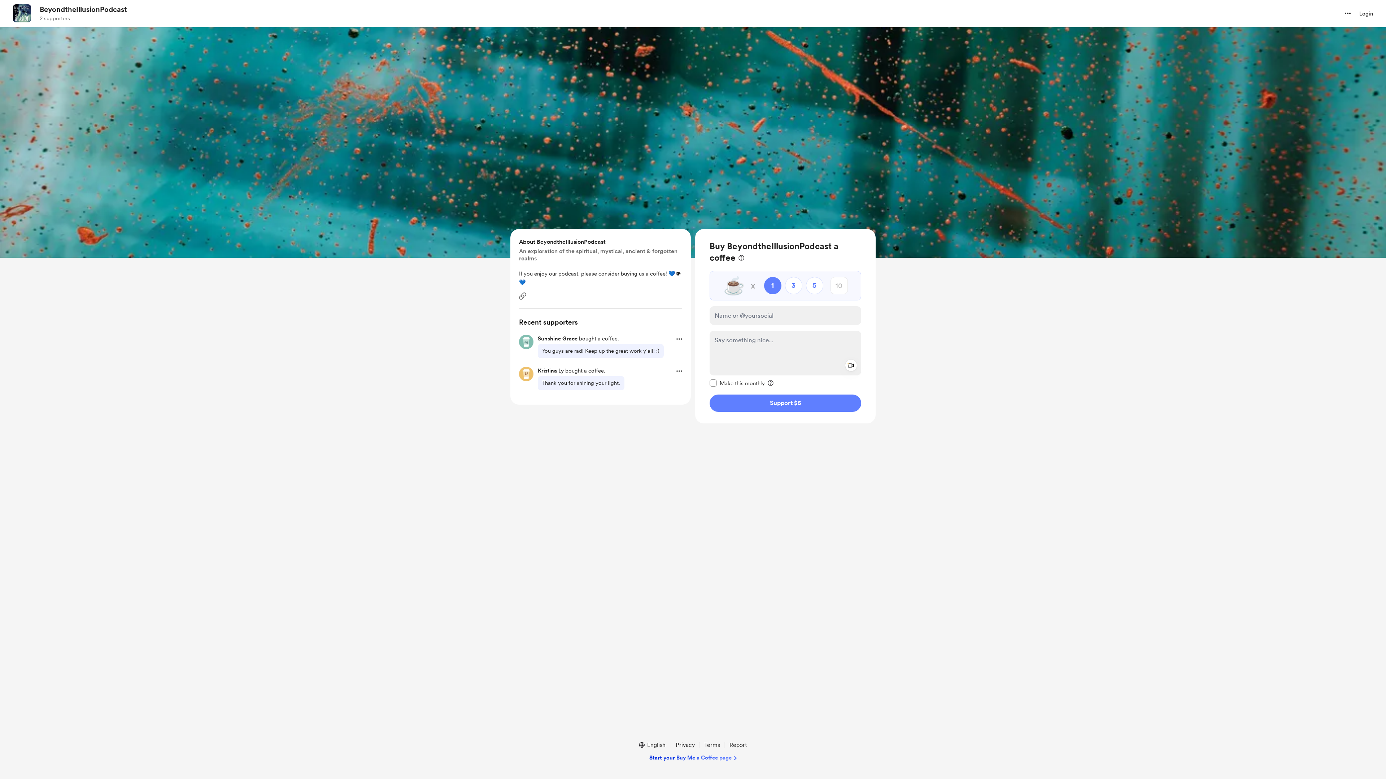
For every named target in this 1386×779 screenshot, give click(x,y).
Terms (712, 744)
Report (738, 744)
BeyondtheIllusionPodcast (83, 9)
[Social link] (522, 296)
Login (1366, 13)
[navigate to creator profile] (22, 13)
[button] (1348, 13)
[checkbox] (737, 383)
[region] (785, 326)
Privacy (685, 744)
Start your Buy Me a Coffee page (690, 757)
